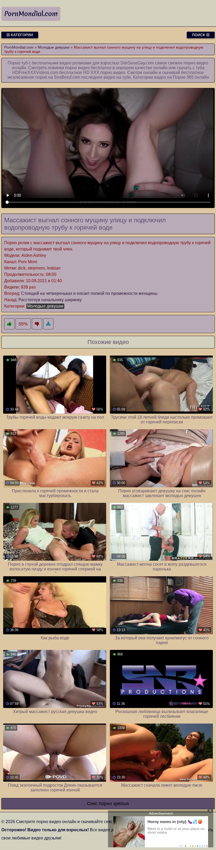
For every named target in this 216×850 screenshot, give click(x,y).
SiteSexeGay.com (137, 63)
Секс (92, 803)
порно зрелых (114, 803)
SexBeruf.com (67, 77)
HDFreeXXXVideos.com (35, 72)
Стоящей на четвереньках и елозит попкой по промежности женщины (89, 293)
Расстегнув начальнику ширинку (50, 300)
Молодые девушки (45, 306)
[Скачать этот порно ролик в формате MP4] (48, 324)
